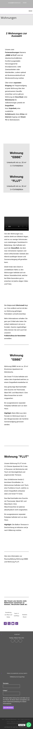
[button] (6, 435)
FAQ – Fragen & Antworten (24, 719)
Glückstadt (20, 305)
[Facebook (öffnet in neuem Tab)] (14, 5)
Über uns (13, 721)
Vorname (5, 683)
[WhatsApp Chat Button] (28, 724)
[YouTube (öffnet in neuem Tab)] (20, 5)
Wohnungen (8, 719)
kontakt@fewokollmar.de (14, 2)
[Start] (1, 20)
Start (3, 719)
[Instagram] (16, 640)
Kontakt (23, 721)
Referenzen (13, 719)
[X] (20, 640)
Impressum (9, 723)
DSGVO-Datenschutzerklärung (19, 723)
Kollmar (18, 721)
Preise (8, 721)
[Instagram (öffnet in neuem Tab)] (17, 5)
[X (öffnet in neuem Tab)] (10, 5)
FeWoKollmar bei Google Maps (17, 677)
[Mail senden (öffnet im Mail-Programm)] (22, 5)
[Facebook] (12, 640)
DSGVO (24, 2)
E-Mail (5, 690)
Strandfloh (15, 248)
